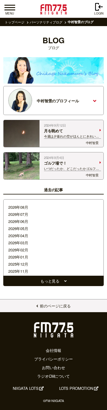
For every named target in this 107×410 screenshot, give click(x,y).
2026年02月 (18, 250)
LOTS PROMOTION (76, 388)
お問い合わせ (53, 367)
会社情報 (53, 350)
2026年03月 (18, 242)
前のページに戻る (55, 306)
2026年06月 (18, 221)
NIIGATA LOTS (25, 388)
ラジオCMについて (53, 376)
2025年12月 (18, 264)
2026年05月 (18, 228)
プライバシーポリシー (53, 359)
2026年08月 (18, 207)
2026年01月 (18, 257)
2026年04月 (18, 235)
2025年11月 (18, 271)
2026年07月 (18, 214)
